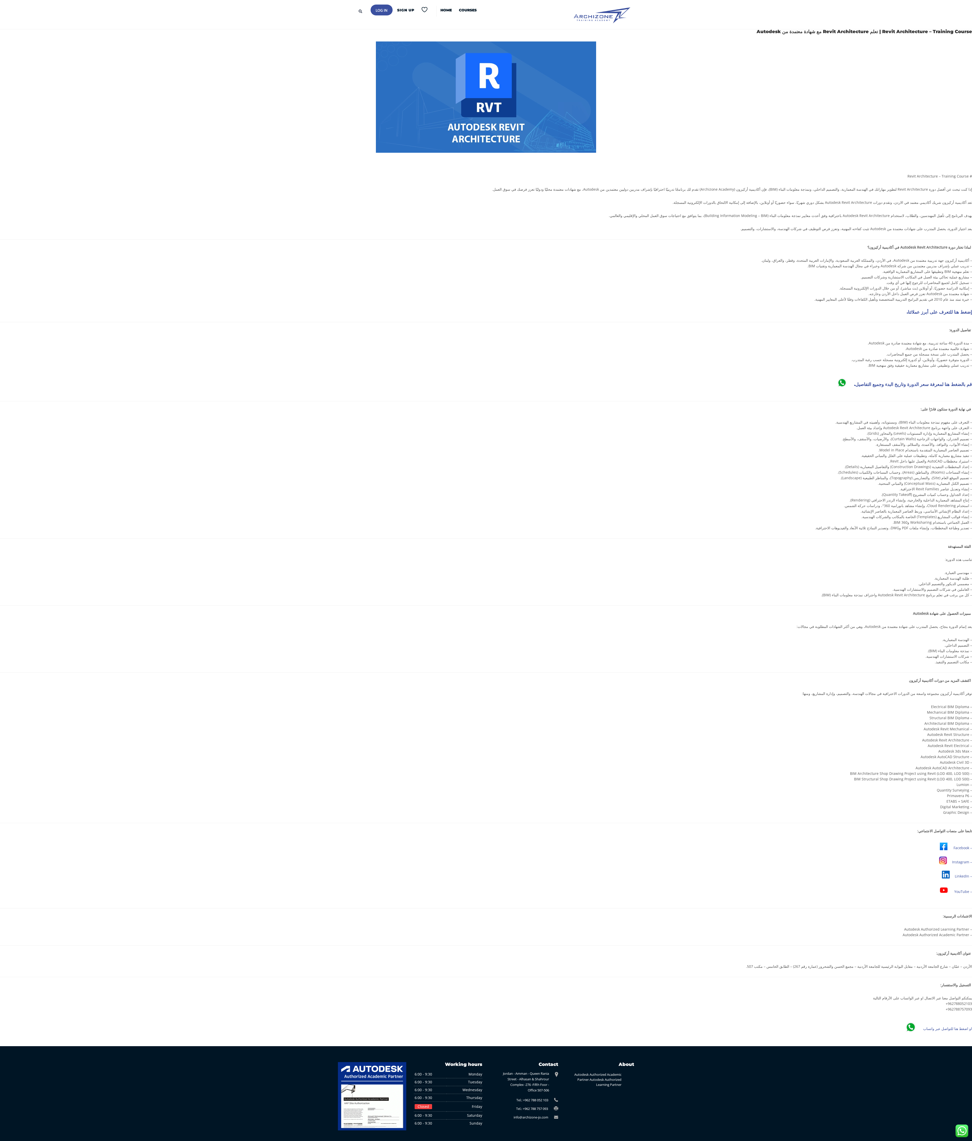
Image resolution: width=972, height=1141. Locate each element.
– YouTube (963, 891)
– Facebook (963, 847)
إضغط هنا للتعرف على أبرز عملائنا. (939, 312)
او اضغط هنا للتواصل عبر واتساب (947, 1028)
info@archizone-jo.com (531, 1117)
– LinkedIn (963, 875)
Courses (468, 10)
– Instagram (962, 861)
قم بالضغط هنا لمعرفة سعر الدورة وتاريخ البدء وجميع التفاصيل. (913, 384)
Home (446, 10)
